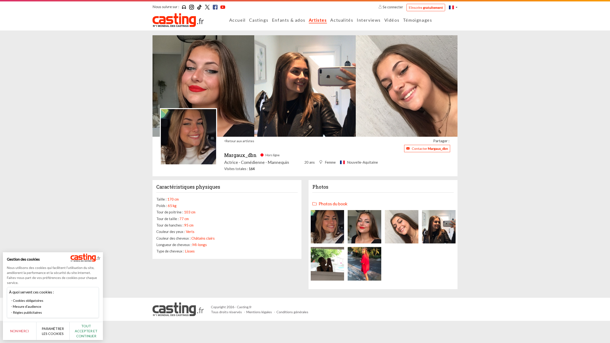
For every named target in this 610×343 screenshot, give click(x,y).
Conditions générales (292, 312)
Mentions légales (259, 312)
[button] (453, 7)
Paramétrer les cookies (53, 331)
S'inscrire (426, 7)
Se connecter (393, 7)
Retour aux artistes (239, 141)
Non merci (19, 331)
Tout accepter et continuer (86, 331)
